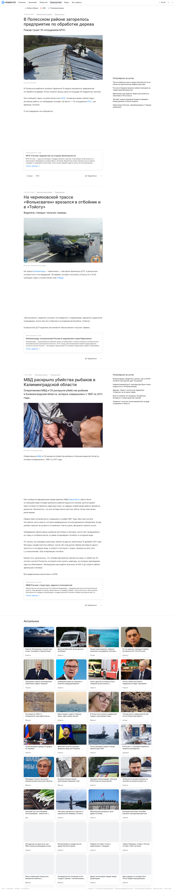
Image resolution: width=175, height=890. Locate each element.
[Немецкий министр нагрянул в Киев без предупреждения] (71, 674)
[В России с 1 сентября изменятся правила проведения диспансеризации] (136, 739)
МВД (39, 456)
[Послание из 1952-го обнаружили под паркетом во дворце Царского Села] (39, 707)
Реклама (17, 888)
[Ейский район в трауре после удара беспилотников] (71, 837)
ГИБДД (60, 278)
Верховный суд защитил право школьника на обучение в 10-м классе (131, 95)
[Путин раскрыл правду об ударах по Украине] (39, 739)
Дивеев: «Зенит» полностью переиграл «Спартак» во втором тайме (128, 391)
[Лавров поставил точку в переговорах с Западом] (104, 837)
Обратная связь (158, 888)
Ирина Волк (74, 499)
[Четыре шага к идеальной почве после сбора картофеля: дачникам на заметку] (136, 707)
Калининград (39, 271)
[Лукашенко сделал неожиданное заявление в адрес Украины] (39, 674)
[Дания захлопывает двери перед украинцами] (104, 869)
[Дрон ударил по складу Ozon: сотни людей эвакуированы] (136, 869)
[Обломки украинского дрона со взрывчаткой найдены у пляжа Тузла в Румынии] (71, 804)
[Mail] (3, 2)
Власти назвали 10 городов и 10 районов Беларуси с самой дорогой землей (129, 397)
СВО (44, 8)
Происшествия (59, 14)
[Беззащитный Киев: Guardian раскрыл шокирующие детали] (136, 804)
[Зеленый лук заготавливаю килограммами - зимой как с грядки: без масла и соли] (39, 804)
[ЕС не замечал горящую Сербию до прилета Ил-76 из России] (136, 642)
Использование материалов (143, 888)
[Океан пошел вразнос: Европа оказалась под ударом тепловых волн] (104, 642)
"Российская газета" (41, 375)
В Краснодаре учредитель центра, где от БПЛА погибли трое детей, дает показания (131, 380)
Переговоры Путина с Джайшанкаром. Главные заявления (132, 106)
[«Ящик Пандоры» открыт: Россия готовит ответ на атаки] (136, 837)
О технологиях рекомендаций (104, 888)
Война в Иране (32, 8)
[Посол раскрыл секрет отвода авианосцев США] (104, 739)
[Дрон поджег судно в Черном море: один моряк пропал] (71, 707)
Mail (3, 888)
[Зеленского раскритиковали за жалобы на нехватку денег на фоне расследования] (136, 772)
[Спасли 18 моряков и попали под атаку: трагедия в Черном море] (39, 642)
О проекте (91, 888)
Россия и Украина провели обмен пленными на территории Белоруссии (131, 89)
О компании (9, 888)
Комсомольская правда (44, 14)
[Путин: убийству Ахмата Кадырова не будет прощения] (136, 674)
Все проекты (25, 888)
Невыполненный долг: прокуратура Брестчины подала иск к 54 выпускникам (132, 385)
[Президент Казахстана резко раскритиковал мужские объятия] (39, 772)
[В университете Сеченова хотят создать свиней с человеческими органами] (71, 869)
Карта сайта (167, 888)
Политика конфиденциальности (124, 888)
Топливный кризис (57, 8)
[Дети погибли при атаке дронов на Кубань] (71, 642)
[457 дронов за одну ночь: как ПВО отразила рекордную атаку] (39, 837)
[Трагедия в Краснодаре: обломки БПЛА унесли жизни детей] (104, 772)
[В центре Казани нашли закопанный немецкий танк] (71, 772)
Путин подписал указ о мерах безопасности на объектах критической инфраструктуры (131, 83)
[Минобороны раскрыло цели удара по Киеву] (104, 804)
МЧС (63, 98)
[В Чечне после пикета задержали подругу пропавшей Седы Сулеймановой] (104, 707)
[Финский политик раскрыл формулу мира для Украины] (71, 739)
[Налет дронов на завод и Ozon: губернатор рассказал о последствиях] (104, 674)
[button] (63, 57)
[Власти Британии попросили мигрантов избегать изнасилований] (39, 869)
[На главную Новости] (10, 2)
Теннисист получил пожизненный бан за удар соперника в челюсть (131, 402)
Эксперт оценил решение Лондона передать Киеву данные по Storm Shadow (130, 100)
